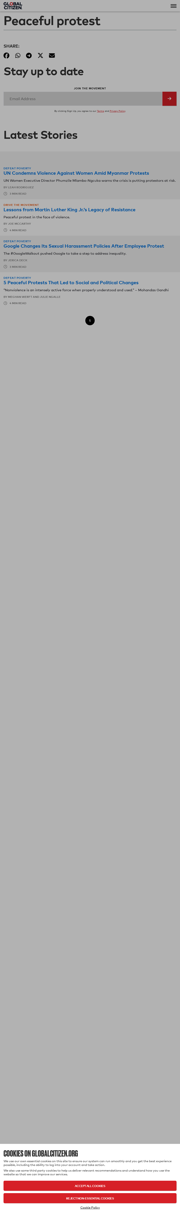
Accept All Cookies (90, 1186)
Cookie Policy (90, 1207)
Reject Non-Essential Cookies (90, 1198)
